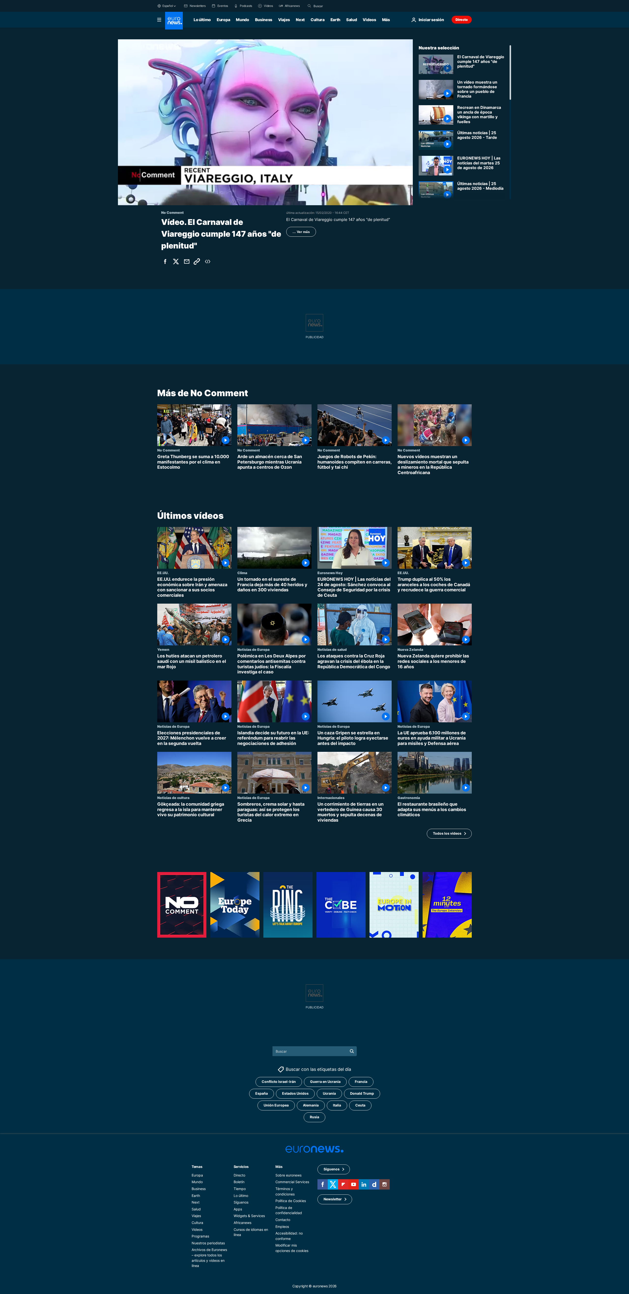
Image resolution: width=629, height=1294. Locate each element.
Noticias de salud (332, 650)
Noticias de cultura (173, 798)
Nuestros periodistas (208, 1243)
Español (167, 6)
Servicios (241, 1166)
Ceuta (360, 1105)
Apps (238, 1209)
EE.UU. (163, 573)
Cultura (318, 19)
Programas (200, 1236)
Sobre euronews (288, 1175)
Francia (361, 1081)
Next (300, 19)
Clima (242, 573)
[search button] (309, 6)
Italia (337, 1105)
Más (278, 1166)
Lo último (202, 19)
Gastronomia (409, 798)
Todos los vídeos (447, 833)
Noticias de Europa (253, 650)
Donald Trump (362, 1093)
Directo (462, 19)
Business (263, 19)
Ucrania (329, 1093)
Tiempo (240, 1189)
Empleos (282, 1226)
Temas (197, 1166)
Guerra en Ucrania (325, 1081)
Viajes (284, 19)
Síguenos (241, 1202)
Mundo (242, 19)
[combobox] (334, 6)
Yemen (163, 650)
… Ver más (301, 232)
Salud (351, 19)
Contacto (282, 1220)
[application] (265, 122)
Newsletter (333, 1199)
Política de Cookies (290, 1201)
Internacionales (330, 798)
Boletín (239, 1182)
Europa (223, 19)
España (261, 1093)
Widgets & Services (249, 1216)
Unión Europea (276, 1105)
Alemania (311, 1105)
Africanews (242, 1223)
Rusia (314, 1117)
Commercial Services (292, 1182)
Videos (369, 19)
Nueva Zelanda (410, 650)
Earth (335, 19)
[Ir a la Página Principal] (174, 20)
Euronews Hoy (330, 573)
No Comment (168, 450)
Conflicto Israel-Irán (279, 1081)
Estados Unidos (295, 1093)
